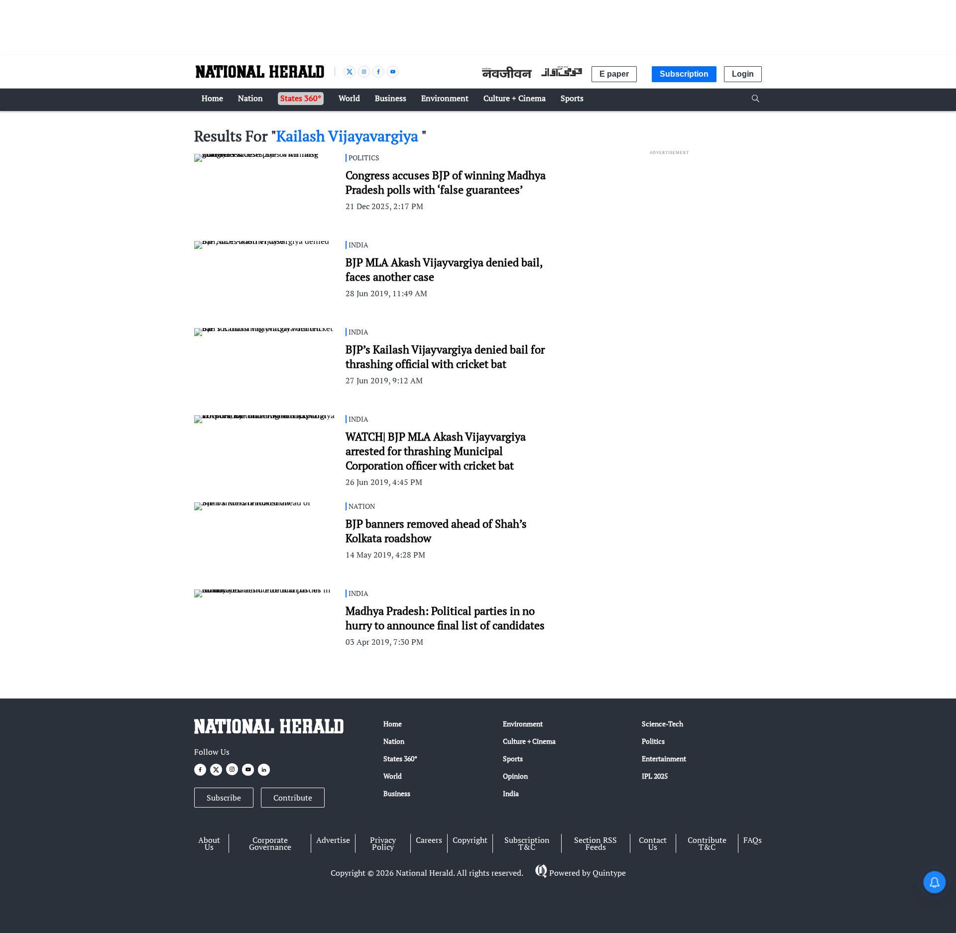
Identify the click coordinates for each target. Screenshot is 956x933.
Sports (513, 758)
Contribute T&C (707, 843)
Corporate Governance (270, 843)
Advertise (333, 839)
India (511, 793)
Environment (523, 723)
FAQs (752, 839)
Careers (429, 839)
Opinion (515, 776)
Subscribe (224, 797)
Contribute (292, 797)
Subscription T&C (527, 843)
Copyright (470, 839)
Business (396, 793)
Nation (393, 741)
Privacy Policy (383, 843)
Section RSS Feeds (595, 843)
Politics (653, 741)
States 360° (400, 758)
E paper (614, 74)
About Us (209, 843)
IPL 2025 (655, 776)
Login (743, 74)
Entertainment (664, 758)
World (392, 776)
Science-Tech (662, 723)
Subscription (684, 74)
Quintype (609, 872)
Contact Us (653, 843)
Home (392, 723)
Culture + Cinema (529, 741)
